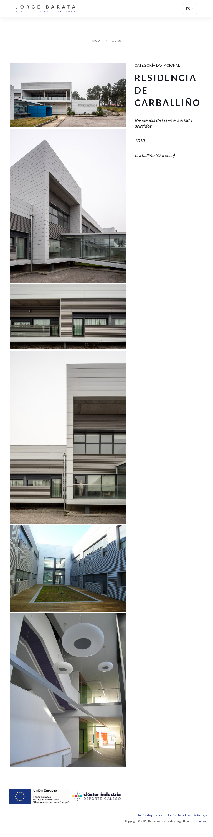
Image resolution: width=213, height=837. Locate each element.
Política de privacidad (151, 815)
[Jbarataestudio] (45, 8)
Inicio (95, 40)
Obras (116, 40)
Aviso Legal (201, 815)
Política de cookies (179, 815)
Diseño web (200, 821)
